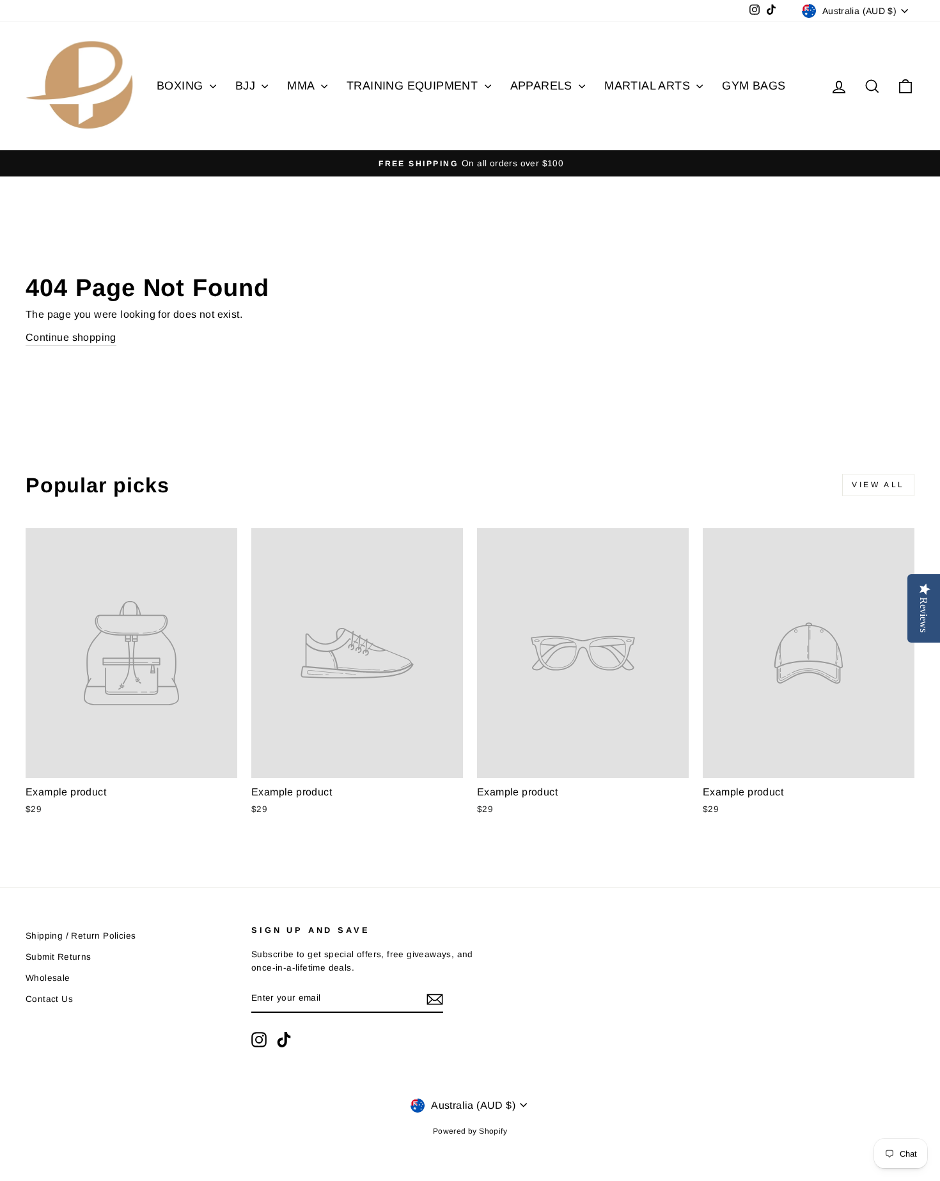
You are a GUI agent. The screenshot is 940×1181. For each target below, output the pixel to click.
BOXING (182, 85)
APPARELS (543, 85)
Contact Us (49, 999)
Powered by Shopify (470, 1131)
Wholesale (48, 978)
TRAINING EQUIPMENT (414, 85)
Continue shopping (71, 337)
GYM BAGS (753, 85)
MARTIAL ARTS (648, 85)
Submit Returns (58, 957)
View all (878, 484)
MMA (302, 85)
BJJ (247, 85)
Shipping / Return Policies (81, 936)
